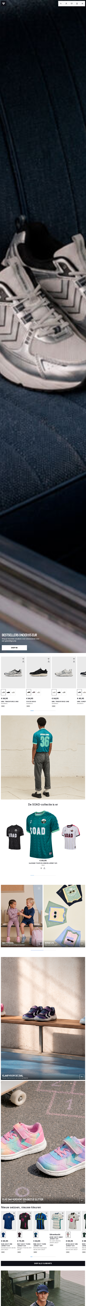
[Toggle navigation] (61, 3)
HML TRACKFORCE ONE (9, 701)
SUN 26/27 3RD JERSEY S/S (6, 1245)
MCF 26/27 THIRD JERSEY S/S (23, 1245)
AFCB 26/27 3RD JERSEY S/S (72, 1245)
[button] (66, 3)
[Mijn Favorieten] (41, 868)
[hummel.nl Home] (3, 3)
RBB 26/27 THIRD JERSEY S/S (39, 1245)
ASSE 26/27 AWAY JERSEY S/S (56, 1238)
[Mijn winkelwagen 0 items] (77, 3)
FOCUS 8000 (31, 701)
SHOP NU (14, 648)
